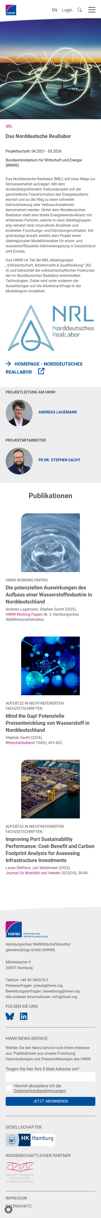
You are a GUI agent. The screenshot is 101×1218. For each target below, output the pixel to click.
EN (54, 10)
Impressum (16, 1198)
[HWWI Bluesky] (10, 1016)
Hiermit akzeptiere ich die (40, 1088)
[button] (8, 1209)
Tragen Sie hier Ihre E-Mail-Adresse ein (42, 1068)
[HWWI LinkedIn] (23, 1016)
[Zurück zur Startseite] (11, 10)
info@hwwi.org (64, 997)
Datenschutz (19, 1206)
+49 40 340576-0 (34, 980)
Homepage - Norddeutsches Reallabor (44, 368)
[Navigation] (91, 9)
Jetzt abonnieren (50, 1101)
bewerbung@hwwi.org (61, 991)
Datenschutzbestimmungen (40, 1090)
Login (67, 10)
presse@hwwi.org (48, 985)
